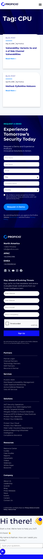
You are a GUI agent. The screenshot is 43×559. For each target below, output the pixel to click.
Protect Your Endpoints (13, 419)
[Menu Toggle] (40, 4)
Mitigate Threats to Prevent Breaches (19, 412)
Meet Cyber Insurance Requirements (18, 428)
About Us (7, 481)
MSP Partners (9, 366)
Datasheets (8, 458)
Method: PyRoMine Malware (21, 86)
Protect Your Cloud (11, 423)
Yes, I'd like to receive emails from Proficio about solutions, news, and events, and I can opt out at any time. (21, 196)
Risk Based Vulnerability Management (19, 382)
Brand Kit (7, 468)
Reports (7, 456)
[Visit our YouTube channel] (14, 270)
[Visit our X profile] (10, 270)
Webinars (7, 463)
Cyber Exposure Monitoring (15, 385)
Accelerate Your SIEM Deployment (17, 407)
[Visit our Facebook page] (21, 270)
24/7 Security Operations (14, 404)
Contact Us (8, 500)
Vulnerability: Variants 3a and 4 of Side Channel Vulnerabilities (21, 51)
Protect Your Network (12, 426)
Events (6, 496)
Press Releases (9, 491)
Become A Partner (11, 368)
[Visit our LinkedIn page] (6, 270)
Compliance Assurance (13, 435)
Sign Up (21, 333)
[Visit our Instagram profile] (18, 270)
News (6, 493)
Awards (7, 486)
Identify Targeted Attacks (14, 409)
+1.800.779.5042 (10, 247)
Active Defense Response (14, 387)
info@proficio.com (11, 249)
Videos (6, 460)
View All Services (10, 389)
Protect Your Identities (13, 417)
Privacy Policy (25, 343)
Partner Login (9, 359)
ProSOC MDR (9, 380)
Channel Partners (11, 361)
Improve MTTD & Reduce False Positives (20, 414)
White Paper (9, 465)
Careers (7, 498)
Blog (6, 488)
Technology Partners (12, 363)
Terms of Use (14, 217)
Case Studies (9, 453)
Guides (6, 451)
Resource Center (10, 448)
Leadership (8, 483)
